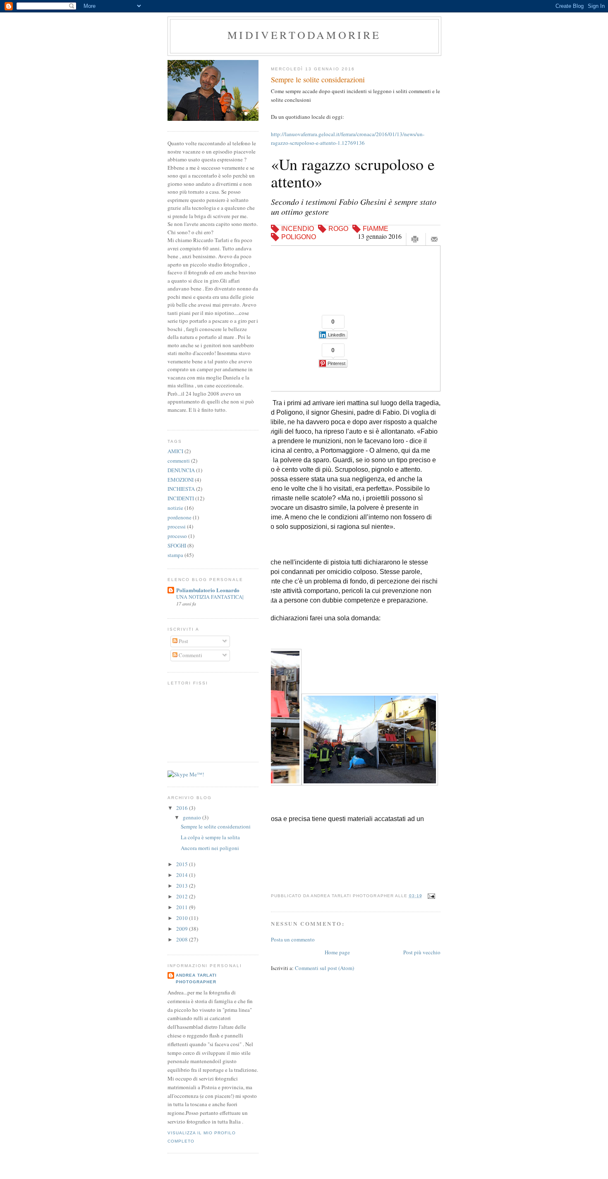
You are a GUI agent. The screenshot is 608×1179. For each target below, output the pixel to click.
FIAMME (375, 228)
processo (177, 536)
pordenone (179, 517)
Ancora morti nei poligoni (210, 848)
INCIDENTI (181, 498)
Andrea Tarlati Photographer (196, 978)
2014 (182, 875)
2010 (182, 918)
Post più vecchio (421, 952)
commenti (179, 460)
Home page (337, 952)
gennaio (192, 817)
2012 (182, 896)
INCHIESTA (181, 488)
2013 (182, 885)
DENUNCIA (181, 470)
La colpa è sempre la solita (210, 837)
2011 (182, 907)
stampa (175, 555)
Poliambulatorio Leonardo (207, 590)
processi (177, 526)
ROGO (338, 228)
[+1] (330, 298)
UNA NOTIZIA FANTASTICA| (209, 596)
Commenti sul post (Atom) (324, 968)
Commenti (189, 655)
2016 (182, 808)
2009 (182, 928)
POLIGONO (298, 236)
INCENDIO (297, 228)
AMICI (175, 451)
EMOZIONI (181, 479)
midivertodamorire (304, 35)
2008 (182, 939)
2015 (182, 864)
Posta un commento (293, 939)
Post (182, 641)
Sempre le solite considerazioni (318, 79)
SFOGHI (177, 545)
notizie (175, 507)
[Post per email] (430, 895)
